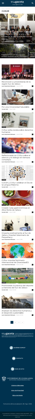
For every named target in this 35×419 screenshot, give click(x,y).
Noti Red (8, 8)
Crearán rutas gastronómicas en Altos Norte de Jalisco (16, 209)
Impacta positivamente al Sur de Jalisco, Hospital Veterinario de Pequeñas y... (16, 235)
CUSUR (3, 29)
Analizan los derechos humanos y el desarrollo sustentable (17, 312)
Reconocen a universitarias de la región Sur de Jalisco (16, 83)
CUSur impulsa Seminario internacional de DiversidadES (15, 261)
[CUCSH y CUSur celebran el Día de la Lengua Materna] (17, 173)
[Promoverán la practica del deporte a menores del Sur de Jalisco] (17, 275)
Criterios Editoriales (17, 385)
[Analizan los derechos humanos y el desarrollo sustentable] (17, 301)
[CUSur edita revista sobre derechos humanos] (17, 120)
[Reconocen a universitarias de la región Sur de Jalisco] (17, 72)
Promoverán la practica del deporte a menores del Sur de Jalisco (17, 286)
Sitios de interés (17, 395)
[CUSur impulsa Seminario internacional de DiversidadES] (17, 250)
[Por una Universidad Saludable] (17, 97)
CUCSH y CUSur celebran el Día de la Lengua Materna (17, 184)
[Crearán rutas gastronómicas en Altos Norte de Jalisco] (17, 198)
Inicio (3, 8)
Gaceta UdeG (5, 109)
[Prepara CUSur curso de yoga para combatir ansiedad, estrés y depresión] (14, 54)
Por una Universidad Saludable (15, 107)
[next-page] (22, 322)
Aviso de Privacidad (17, 390)
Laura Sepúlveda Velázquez (8, 41)
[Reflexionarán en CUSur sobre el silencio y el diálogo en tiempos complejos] (17, 145)
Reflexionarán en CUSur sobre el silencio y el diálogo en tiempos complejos (16, 157)
